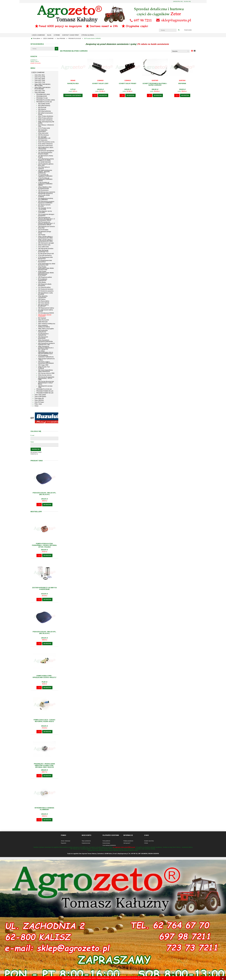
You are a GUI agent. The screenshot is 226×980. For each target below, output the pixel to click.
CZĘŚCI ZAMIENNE (37, 72)
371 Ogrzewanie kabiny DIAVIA (45, 310)
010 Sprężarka (42, 140)
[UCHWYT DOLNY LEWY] (100, 67)
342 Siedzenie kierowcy (45, 289)
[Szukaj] (178, 30)
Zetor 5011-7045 (40, 80)
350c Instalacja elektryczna (46, 323)
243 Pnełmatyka (43, 229)
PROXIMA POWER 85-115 (44, 391)
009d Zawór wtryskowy (45, 120)
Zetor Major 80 (39, 398)
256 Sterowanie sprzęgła (46, 243)
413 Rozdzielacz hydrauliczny (43, 334)
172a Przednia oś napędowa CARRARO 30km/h (45, 179)
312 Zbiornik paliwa (44, 287)
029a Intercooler (43, 133)
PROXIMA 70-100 (42, 98)
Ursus (36, 406)
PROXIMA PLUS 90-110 (44, 389)
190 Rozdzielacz (43, 190)
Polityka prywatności (128, 841)
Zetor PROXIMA (40, 92)
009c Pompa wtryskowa (45, 116)
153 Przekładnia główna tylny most (45, 164)
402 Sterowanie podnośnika (43, 337)
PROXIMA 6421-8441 (43, 94)
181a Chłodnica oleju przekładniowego (45, 187)
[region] (44, 418)
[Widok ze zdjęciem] (192, 51)
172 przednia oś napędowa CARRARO (45, 175)
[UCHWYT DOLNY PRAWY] (128, 67)
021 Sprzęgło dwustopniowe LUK (44, 137)
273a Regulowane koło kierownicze (45, 258)
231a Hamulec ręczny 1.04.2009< (45, 211)
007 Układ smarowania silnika (45, 113)
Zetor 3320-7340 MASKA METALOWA (42, 85)
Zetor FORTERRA (40, 396)
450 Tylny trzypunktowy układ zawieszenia (45, 370)
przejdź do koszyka (36, 63)
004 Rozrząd (42, 107)
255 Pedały (41, 234)
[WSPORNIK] (182, 67)
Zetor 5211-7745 (40, 82)
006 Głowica (42, 109)
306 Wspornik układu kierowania (44, 284)
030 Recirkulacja (43, 135)
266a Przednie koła (44, 245)
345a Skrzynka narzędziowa (42, 296)
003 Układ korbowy (44, 105)
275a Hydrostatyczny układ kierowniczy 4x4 (46, 264)
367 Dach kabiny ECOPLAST (43, 305)
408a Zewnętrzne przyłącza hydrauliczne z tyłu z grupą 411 (46, 348)
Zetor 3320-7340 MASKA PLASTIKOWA (42, 88)
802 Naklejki (42, 318)
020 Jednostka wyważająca (42, 130)
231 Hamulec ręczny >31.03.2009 (44, 208)
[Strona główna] (113, 16)
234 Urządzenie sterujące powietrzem (46, 215)
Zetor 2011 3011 (40, 75)
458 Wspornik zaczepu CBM (45, 386)
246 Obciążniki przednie (45, 248)
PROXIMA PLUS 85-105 (44, 102)
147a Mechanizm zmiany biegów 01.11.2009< (46, 159)
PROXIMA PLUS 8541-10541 (45, 100)
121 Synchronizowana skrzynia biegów (45, 153)
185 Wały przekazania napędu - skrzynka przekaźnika (45, 172)
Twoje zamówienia (86, 841)
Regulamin (63, 843)
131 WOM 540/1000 (44, 162)
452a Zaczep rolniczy (45, 375)
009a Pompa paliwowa (45, 118)
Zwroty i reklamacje (65, 841)
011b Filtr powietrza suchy (46, 142)
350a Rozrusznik (43, 320)
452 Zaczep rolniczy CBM (46, 373)
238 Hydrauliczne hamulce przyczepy (46, 227)
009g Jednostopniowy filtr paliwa (46, 122)
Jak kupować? (126, 843)
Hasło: (32, 442)
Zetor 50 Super (39, 402)
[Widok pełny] (194, 51)
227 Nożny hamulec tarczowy (44, 205)
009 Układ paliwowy (44, 111)
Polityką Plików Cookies (103, 978)
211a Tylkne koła (43, 246)
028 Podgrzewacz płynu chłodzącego (45, 148)
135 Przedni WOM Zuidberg (44, 195)
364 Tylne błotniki (43, 303)
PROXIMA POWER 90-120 (44, 393)
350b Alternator (43, 322)
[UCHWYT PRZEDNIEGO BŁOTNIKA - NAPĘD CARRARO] (155, 67)
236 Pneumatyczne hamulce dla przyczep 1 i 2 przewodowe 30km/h (46, 223)
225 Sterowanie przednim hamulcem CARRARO (46, 202)
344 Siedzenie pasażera (45, 291)
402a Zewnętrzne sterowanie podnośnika (45, 340)
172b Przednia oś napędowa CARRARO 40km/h (45, 184)
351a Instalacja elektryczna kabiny (44, 326)
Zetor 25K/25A (39, 400)
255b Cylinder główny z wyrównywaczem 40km (45, 240)
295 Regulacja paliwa (45, 277)
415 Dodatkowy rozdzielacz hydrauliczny (46, 356)
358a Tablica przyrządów (46, 328)
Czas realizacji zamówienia (109, 845)
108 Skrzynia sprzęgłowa (46, 150)
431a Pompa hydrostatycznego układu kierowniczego (46, 268)
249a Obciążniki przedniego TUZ (43, 251)
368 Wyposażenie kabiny (46, 308)
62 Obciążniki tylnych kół (46, 253)
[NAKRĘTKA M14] (73, 67)
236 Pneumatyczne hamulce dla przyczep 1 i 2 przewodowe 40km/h (46, 219)
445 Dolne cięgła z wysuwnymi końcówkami (46, 362)
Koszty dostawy (106, 843)
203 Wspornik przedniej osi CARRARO (45, 199)
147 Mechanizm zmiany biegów (45, 156)
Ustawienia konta (86, 843)
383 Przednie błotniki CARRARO (44, 315)
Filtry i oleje (38, 404)
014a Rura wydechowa (45, 145)
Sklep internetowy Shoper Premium (113, 972)
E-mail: (32, 435)
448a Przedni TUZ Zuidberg (44, 367)
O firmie (146, 843)
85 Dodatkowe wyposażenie (42, 279)
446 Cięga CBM (43, 365)
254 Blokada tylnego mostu (44, 232)
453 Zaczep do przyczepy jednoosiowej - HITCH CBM (46, 378)
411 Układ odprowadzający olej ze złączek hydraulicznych (45, 352)
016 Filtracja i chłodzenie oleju (46, 125)
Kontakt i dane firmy (149, 841)
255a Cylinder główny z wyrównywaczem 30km (45, 237)
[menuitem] (38, 35)
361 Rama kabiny (43, 301)
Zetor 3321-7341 (40, 90)
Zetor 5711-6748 (40, 77)
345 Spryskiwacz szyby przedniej (45, 293)
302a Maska (42, 282)
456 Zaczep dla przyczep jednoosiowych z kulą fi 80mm (46, 383)
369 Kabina (41, 299)
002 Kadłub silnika (44, 103)
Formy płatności (106, 841)
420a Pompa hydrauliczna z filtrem (46, 359)
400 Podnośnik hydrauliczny (43, 331)
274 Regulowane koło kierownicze (45, 261)
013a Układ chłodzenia (45, 143)
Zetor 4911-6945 (40, 79)
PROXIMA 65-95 (41, 96)
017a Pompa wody (44, 128)
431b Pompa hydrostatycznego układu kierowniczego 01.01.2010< (46, 273)
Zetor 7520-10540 (40, 394)
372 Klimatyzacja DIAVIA (46, 313)
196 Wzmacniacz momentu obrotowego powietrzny (46, 192)
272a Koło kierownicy (45, 255)
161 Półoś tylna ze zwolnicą (44, 167)
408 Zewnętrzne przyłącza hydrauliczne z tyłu (46, 343)
